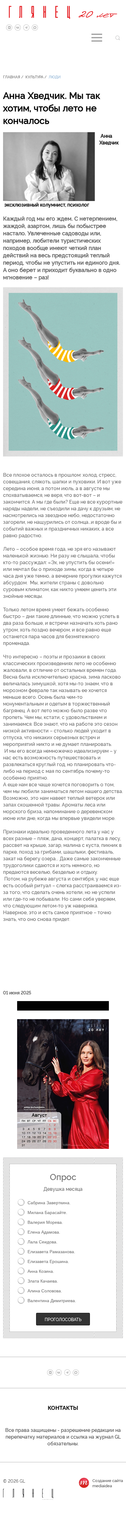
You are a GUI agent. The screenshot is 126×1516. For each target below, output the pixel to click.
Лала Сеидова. (42, 1241)
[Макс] (35, 27)
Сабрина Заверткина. (49, 1202)
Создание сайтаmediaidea (107, 1483)
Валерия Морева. (45, 1222)
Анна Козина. (41, 1271)
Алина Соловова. (45, 1290)
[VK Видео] (9, 27)
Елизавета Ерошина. (48, 1261)
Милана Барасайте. (47, 1212)
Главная (11, 76)
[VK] (18, 27)
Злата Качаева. (43, 1281)
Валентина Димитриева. (52, 1300)
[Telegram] (26, 27)
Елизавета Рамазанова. (51, 1251)
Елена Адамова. (44, 1232)
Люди (55, 76)
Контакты (63, 1407)
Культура (34, 76)
